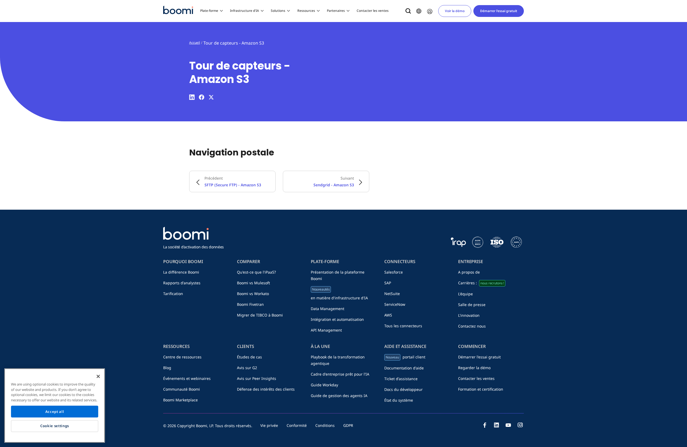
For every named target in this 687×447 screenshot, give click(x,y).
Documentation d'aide (404, 367)
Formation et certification (480, 389)
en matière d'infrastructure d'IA (339, 293)
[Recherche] (408, 11)
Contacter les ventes (373, 10)
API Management (326, 330)
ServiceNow (394, 304)
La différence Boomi (181, 272)
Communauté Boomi (181, 389)
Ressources (306, 10)
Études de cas (249, 356)
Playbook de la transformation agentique (338, 360)
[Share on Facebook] (201, 97)
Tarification (173, 293)
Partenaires (336, 10)
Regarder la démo (474, 367)
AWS (388, 315)
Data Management (327, 308)
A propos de (469, 272)
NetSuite (392, 293)
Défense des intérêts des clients (266, 389)
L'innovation (469, 315)
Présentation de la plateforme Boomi (337, 275)
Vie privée (269, 425)
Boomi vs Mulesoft (253, 282)
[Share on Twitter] (211, 97)
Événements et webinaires (187, 378)
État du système (398, 400)
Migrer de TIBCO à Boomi (260, 315)
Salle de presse (471, 304)
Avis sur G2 (247, 367)
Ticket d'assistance (401, 378)
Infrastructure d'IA (244, 10)
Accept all (54, 411)
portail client (405, 356)
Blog (167, 367)
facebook (484, 425)
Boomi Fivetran (250, 304)
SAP (387, 282)
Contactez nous (472, 326)
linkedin (496, 425)
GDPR (348, 425)
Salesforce (393, 272)
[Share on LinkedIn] (192, 97)
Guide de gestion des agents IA (339, 395)
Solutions (278, 10)
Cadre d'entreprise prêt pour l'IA (340, 374)
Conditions (325, 425)
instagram (520, 425)
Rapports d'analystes (181, 282)
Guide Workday (324, 384)
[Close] (98, 376)
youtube (508, 425)
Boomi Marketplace (180, 399)
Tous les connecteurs (403, 325)
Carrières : (481, 282)
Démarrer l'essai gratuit (498, 11)
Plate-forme (209, 10)
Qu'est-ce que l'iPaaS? (256, 272)
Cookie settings (54, 426)
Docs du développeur (403, 389)
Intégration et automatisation (337, 319)
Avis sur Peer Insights (256, 378)
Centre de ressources (182, 356)
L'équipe (465, 293)
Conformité (297, 425)
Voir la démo (455, 11)
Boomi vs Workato (253, 293)
